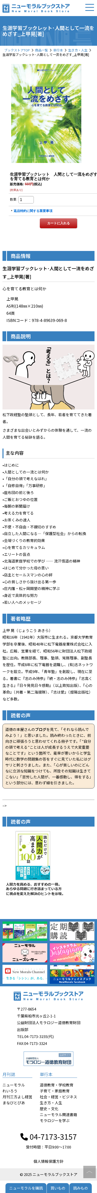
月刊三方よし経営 (17, 1096)
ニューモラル (13, 1084)
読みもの (80, 1188)
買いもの (57, 1188)
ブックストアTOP (17, 50)
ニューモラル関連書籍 (58, 1114)
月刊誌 (8, 1074)
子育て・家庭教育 (55, 1090)
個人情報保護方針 (48, 1161)
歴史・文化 (49, 1108)
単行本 (58, 50)
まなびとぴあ (13, 1102)
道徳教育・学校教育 (56, 1084)
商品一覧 (41, 50)
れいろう (9, 1090)
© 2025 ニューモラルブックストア (48, 1174)
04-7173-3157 (52, 1136)
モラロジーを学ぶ (55, 1120)
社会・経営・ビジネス (58, 1096)
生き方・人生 (78, 50)
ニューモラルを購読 (26, 1188)
